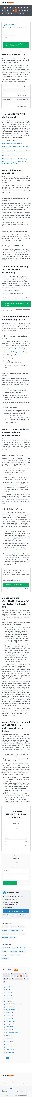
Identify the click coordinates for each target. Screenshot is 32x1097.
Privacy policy (4, 1091)
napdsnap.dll (10, 1018)
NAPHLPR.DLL (10, 1021)
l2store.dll (22, 947)
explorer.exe (13, 926)
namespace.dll (10, 1007)
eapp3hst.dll (22, 951)
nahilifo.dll (9, 989)
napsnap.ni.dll (10, 1052)
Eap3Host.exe (5, 934)
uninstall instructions (8, 916)
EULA (4, 310)
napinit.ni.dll (9, 1029)
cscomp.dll (4, 955)
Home (2, 19)
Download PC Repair (15, 911)
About (23, 1081)
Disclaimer (18, 1090)
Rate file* (15, 856)
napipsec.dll (9, 1038)
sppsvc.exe (5, 937)
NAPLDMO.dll (10, 1041)
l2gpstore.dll (15, 947)
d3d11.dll (19, 955)
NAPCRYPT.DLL (11, 1012)
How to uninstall (19, 1091)
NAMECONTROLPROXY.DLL (14, 1004)
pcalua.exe (13, 934)
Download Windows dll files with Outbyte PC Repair (15, 45)
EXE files (9, 969)
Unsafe (16, 828)
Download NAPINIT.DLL (11, 143)
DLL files (3, 1083)
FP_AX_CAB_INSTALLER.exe (16, 930)
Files (8, 19)
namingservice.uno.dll (12, 1009)
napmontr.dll (9, 1047)
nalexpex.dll (9, 998)
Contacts (14, 1083)
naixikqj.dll (9, 995)
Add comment (9, 883)
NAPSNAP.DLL (10, 1050)
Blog (23, 1083)
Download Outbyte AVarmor (13, 584)
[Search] (24, 3)
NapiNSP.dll (9, 1035)
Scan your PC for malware (12, 156)
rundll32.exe (13, 937)
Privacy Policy (9, 310)
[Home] (7, 2)
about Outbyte (19, 309)
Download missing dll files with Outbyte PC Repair (16, 304)
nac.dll (8, 987)
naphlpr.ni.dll (10, 1024)
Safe (16, 833)
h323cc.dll (12, 955)
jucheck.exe (21, 926)
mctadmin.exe (22, 934)
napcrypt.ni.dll (10, 1015)
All (3, 969)
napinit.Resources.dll (12, 1032)
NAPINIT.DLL (10, 1027)
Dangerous (16, 823)
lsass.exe (4, 930)
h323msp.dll (5, 951)
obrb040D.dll (5, 958)
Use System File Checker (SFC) (14, 159)
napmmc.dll (9, 1044)
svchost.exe (5, 926)
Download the (16, 352)
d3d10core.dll (13, 951)
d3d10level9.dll (6, 947)
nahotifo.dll (9, 992)
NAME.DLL (9, 1001)
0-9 (3, 8)
